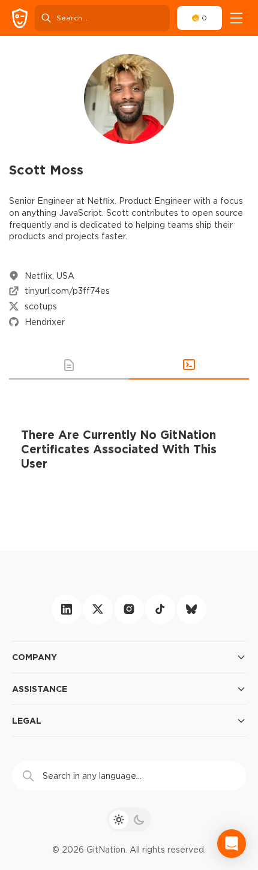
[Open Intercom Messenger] (231, 843)
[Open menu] (236, 18)
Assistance (39, 688)
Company (34, 656)
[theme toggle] (129, 820)
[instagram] (129, 609)
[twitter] (98, 609)
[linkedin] (67, 609)
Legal (26, 720)
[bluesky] (191, 609)
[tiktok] (160, 609)
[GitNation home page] (20, 18)
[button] (69, 365)
